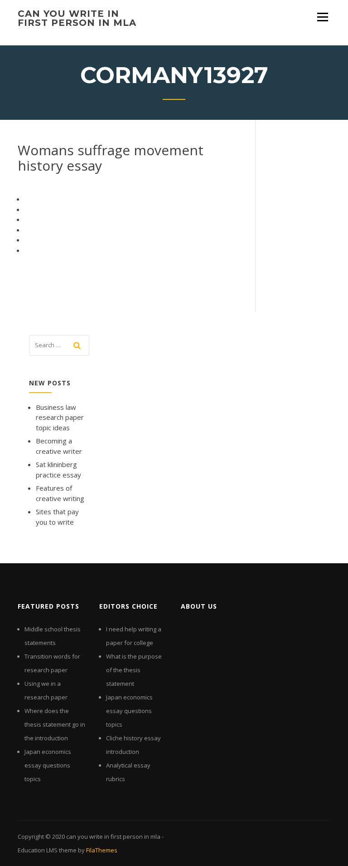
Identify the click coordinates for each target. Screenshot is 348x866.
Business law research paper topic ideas (60, 417)
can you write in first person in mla (77, 18)
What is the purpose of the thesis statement (134, 670)
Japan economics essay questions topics (47, 765)
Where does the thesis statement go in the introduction (54, 724)
